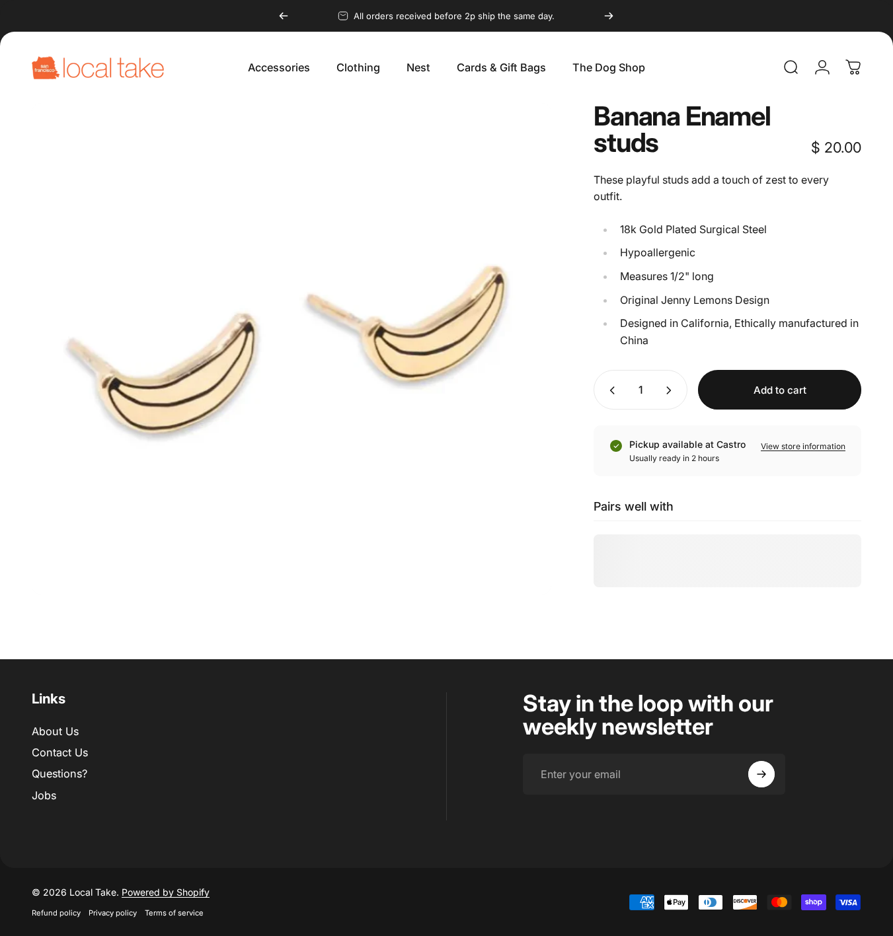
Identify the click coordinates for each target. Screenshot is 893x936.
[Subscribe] (761, 774)
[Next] (608, 16)
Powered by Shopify (166, 892)
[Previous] (283, 16)
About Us (55, 731)
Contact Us (60, 752)
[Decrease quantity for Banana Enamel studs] (609, 390)
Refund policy (56, 913)
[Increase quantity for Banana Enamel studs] (671, 390)
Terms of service (174, 913)
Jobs (44, 795)
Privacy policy (113, 913)
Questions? (59, 774)
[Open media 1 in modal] (291, 348)
